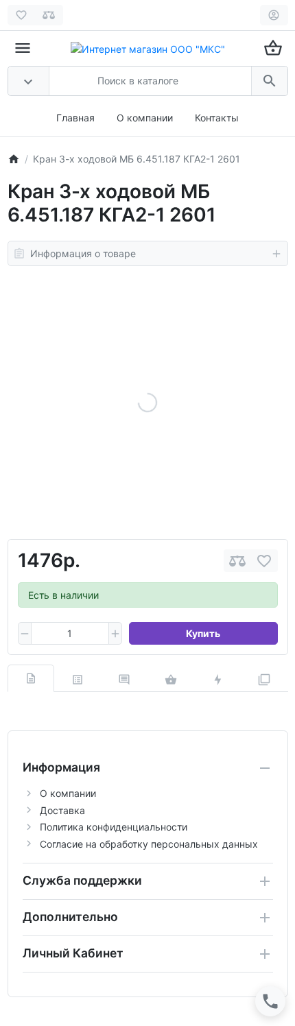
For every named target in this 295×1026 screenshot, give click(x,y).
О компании (145, 117)
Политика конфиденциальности (113, 827)
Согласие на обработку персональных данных (149, 844)
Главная (75, 117)
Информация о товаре (83, 253)
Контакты (217, 117)
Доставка (62, 810)
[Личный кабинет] (274, 15)
